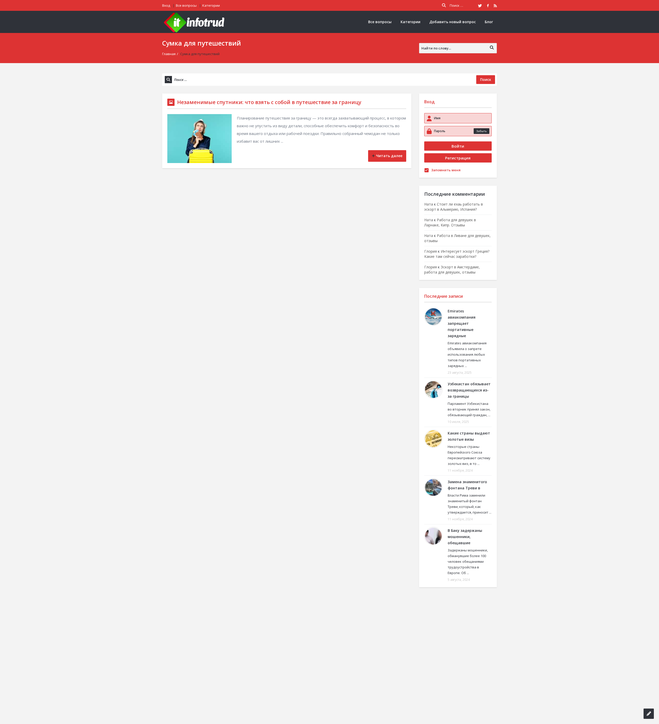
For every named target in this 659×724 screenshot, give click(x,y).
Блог (489, 21)
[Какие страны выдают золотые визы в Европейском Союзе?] (433, 438)
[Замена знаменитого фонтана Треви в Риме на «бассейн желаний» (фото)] (433, 487)
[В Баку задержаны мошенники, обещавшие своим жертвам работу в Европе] (433, 536)
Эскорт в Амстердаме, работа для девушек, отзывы (452, 270)
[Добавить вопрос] (649, 714)
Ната (428, 204)
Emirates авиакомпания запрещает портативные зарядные (461, 323)
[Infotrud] (195, 22)
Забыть (481, 131)
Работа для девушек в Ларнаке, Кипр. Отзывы (450, 222)
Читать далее (389, 155)
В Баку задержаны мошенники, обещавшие (465, 536)
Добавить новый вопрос (452, 21)
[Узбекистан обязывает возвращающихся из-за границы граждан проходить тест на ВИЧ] (433, 389)
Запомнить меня (446, 170)
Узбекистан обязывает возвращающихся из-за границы (469, 390)
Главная (169, 54)
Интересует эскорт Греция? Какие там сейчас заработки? (456, 254)
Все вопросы (186, 5)
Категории (211, 5)
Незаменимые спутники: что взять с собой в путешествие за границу (269, 102)
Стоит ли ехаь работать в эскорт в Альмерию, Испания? (453, 207)
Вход (166, 5)
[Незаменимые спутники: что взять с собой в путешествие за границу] (199, 138)
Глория (430, 251)
